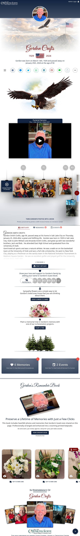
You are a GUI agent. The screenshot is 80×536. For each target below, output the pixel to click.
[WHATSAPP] (36, 70)
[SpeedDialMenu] (75, 531)
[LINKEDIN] (44, 70)
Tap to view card (18, 481)
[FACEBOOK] (12, 70)
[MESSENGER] (20, 70)
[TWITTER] (28, 70)
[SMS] (59, 70)
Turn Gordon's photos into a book (40, 219)
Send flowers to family (40, 299)
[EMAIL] (51, 70)
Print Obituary (41, 266)
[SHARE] (67, 70)
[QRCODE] (5, 70)
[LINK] (75, 70)
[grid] (40, 194)
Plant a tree (40, 328)
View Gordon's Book (40, 432)
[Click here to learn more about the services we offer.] (40, 531)
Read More (40, 262)
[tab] (23, 227)
